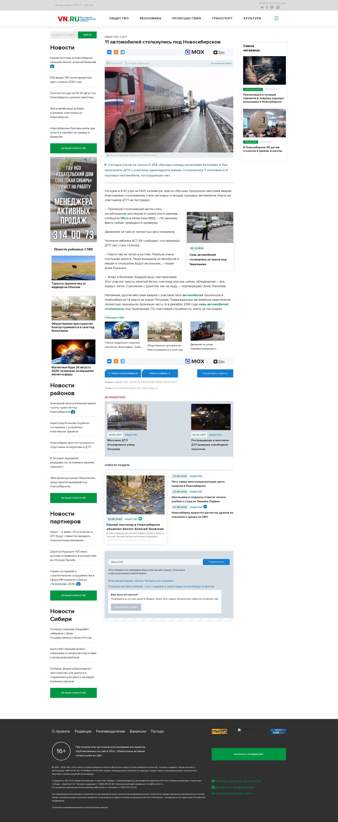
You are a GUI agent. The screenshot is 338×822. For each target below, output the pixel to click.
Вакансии (138, 731)
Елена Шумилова (139, 63)
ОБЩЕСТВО (131, 435)
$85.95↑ (89, 5)
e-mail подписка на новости (238, 781)
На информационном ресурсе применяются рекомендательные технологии (91, 794)
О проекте (61, 731)
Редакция (83, 731)
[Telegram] (123, 52)
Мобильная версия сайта (232, 793)
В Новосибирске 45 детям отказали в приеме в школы (262, 149)
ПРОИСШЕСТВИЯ (253, 89)
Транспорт (222, 18)
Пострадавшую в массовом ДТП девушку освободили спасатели (210, 445)
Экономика (150, 18)
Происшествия (186, 18)
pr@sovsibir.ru (101, 787)
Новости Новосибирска (124, 373)
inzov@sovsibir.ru (154, 784)
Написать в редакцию (249, 754)
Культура (252, 18)
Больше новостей (73, 148)
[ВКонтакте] (109, 52)
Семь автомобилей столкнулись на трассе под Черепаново (208, 259)
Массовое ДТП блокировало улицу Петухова (121, 445)
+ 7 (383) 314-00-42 (105, 784)
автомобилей (192, 295)
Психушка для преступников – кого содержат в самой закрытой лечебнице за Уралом (161, 586)
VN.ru (124, 218)
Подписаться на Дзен (126, 607)
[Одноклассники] (116, 52)
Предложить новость (215, 373)
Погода (157, 731)
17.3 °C (78, 5)
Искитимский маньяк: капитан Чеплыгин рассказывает (141, 580)
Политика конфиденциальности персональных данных (80, 807)
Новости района (158, 373)
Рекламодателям (110, 731)
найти (87, 35)
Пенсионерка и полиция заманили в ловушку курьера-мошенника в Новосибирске (263, 98)
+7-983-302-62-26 (127, 787)
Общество (119, 18)
